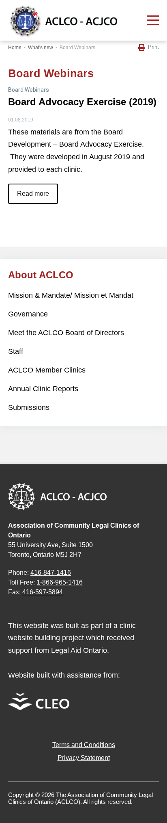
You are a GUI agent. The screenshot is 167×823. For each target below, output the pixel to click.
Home (14, 47)
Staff (15, 351)
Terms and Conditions (83, 744)
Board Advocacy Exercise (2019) (82, 101)
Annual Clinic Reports (43, 389)
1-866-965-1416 (59, 582)
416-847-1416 (50, 572)
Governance (28, 314)
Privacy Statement (84, 757)
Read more (33, 193)
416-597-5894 (42, 592)
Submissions (28, 407)
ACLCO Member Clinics (47, 370)
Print (153, 47)
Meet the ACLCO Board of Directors (66, 333)
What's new (40, 47)
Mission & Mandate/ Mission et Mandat (70, 295)
